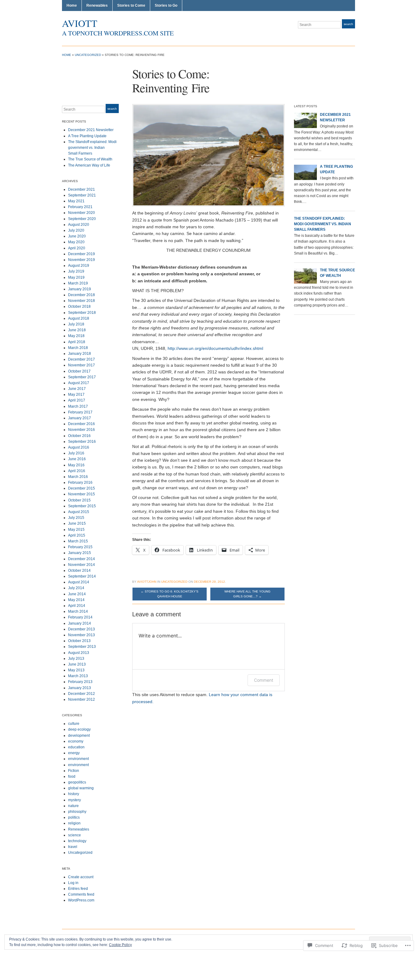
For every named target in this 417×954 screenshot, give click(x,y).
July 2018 (76, 324)
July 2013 (76, 658)
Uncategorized (88, 55)
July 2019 (76, 271)
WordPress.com (81, 900)
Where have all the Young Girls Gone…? (247, 594)
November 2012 (81, 699)
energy (74, 753)
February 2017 (80, 412)
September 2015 (82, 506)
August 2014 (78, 582)
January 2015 (79, 553)
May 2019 (76, 277)
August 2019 (78, 265)
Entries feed (78, 888)
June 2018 (77, 330)
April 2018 (76, 342)
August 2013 (78, 653)
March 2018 (78, 348)
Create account (80, 877)
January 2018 (79, 353)
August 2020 (78, 224)
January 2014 (79, 623)
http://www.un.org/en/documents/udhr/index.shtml (215, 348)
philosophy (77, 811)
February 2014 (80, 617)
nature (73, 806)
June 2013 (77, 664)
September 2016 (82, 441)
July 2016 (76, 453)
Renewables (97, 5)
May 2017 (76, 394)
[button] (208, 155)
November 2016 (81, 429)
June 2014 (77, 594)
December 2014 (81, 559)
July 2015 (76, 518)
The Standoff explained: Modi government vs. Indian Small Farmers (92, 148)
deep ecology (79, 729)
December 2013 (81, 629)
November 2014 (81, 565)
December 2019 (81, 254)
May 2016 (76, 465)
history (73, 794)
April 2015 (76, 535)
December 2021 (81, 189)
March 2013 (78, 676)
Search (348, 24)
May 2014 (76, 600)
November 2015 (81, 494)
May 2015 (76, 529)
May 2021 (76, 201)
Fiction (73, 771)
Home (72, 5)
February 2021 (80, 207)
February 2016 (80, 482)
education (76, 747)
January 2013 (79, 688)
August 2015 (78, 512)
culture (73, 723)
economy (75, 741)
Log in (73, 883)
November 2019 (81, 260)
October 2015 (79, 500)
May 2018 (76, 336)
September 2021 (82, 195)
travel (72, 847)
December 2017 (81, 359)
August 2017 (78, 383)
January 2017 (79, 418)
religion (74, 823)
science (74, 835)
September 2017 (82, 377)
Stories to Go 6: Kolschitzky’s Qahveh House (169, 594)
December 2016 (81, 424)
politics (74, 817)
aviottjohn (146, 581)
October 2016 (79, 436)
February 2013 (80, 682)
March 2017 (78, 406)
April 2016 (76, 471)
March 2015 (78, 541)
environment (78, 759)
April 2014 (76, 606)
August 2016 (78, 447)
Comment (263, 680)
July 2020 (76, 230)
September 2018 (82, 312)
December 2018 (81, 295)
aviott (79, 23)
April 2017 (76, 400)
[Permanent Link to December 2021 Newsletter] (305, 120)
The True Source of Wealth (90, 159)
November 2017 (81, 365)
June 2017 (77, 389)
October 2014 (79, 570)
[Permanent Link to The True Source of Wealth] (305, 275)
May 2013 (76, 670)
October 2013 (79, 641)
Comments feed (81, 894)
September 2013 (82, 646)
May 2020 (76, 242)
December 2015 (81, 488)
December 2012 (81, 694)
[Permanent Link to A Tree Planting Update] (305, 172)
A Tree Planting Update (87, 136)
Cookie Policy (120, 945)
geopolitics (77, 782)
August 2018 (78, 318)
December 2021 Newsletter (91, 130)
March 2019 (78, 283)
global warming (81, 788)
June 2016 (77, 459)
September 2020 (82, 219)
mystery (74, 800)
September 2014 (82, 576)
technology (77, 841)
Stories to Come (131, 5)
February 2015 (80, 547)
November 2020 (81, 213)
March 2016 (78, 477)
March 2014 (78, 611)
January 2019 (79, 289)
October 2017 (79, 371)
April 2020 (76, 248)
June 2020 (77, 236)
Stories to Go (166, 5)
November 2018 (81, 301)
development (79, 735)
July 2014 (76, 588)
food (71, 776)
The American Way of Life (89, 165)
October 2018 (79, 306)
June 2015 (77, 523)
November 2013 (81, 635)
